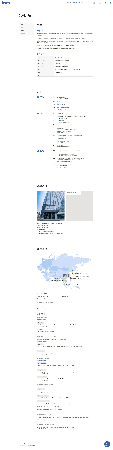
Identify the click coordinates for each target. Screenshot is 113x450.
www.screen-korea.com (42, 304)
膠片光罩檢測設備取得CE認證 (63, 141)
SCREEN (60, 120)
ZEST (58, 122)
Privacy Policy (22, 443)
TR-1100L (59, 101)
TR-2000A (59, 145)
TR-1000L (59, 125)
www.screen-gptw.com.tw (42, 386)
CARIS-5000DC (60, 104)
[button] (40, 323)
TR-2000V (59, 132)
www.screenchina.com (42, 360)
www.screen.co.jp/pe (41, 319)
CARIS (58, 107)
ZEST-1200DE (60, 97)
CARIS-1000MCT (60, 109)
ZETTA (58, 164)
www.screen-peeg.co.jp (42, 341)
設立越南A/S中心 (60, 113)
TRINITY (58, 161)
